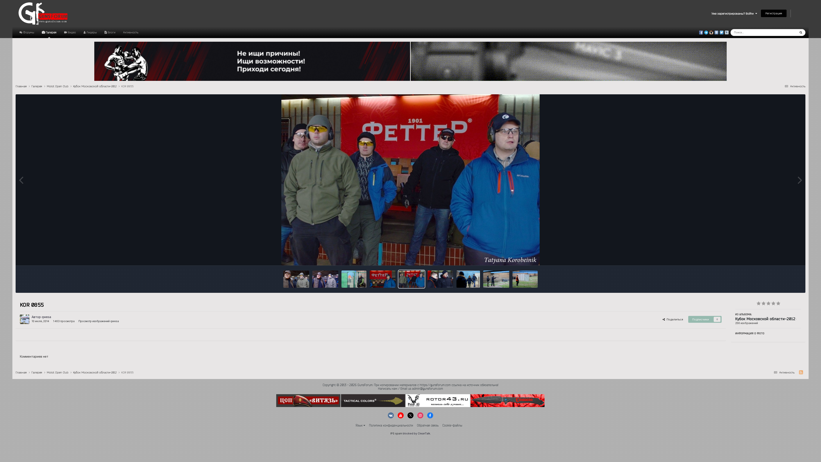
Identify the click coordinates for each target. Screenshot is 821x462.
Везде (786, 32)
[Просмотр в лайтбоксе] (410, 179)
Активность (130, 32)
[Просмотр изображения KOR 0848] (468, 279)
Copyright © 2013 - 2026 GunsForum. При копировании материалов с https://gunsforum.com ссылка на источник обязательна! (410, 385)
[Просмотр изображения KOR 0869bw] (296, 279)
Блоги (111, 32)
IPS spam (396, 433)
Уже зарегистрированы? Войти (733, 13)
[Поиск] (800, 32)
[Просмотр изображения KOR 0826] (525, 279)
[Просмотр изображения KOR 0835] (496, 279)
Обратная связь (428, 425)
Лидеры (91, 32)
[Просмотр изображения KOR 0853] (440, 279)
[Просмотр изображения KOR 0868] (325, 279)
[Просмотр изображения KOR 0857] (383, 279)
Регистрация (773, 13)
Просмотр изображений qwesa (98, 321)
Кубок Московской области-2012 (765, 319)
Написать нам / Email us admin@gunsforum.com (410, 388)
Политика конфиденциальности (391, 425)
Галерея (50, 32)
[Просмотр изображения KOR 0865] (353, 279)
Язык (359, 425)
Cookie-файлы (452, 425)
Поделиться (674, 319)
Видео (71, 32)
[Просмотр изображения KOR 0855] (412, 279)
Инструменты (786, 257)
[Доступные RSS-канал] (801, 372)
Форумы (28, 32)
